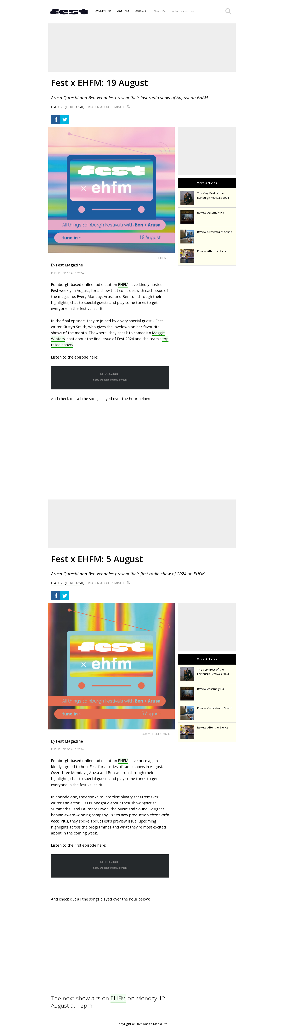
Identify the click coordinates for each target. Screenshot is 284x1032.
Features (122, 11)
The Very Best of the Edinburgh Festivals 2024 (213, 195)
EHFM (123, 284)
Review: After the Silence (212, 251)
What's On (103, 11)
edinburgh (74, 107)
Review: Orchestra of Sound (214, 232)
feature (57, 107)
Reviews (139, 11)
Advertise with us (183, 11)
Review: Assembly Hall (211, 212)
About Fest (161, 11)
